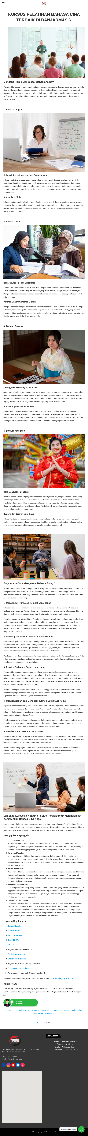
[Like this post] (39, 1022)
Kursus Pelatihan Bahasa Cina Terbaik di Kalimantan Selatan (29, 1010)
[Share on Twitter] (44, 1022)
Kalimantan (58, 1010)
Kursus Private (14, 931)
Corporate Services (65, 1044)
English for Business (17, 959)
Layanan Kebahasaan (63, 1050)
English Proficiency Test (64, 1047)
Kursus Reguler (14, 926)
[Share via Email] (49, 1022)
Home (56, 1041)
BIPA (76, 1050)
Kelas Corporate (15, 935)
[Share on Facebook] (42, 1022)
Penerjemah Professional (18, 968)
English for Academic (17, 954)
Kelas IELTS (13, 945)
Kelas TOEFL (13, 940)
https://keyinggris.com (62, 978)
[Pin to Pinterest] (46, 1022)
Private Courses (68, 1041)
